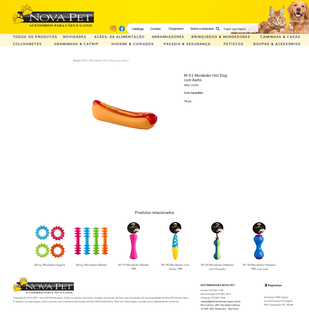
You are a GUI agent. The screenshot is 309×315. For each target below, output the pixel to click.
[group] (154, 248)
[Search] (218, 29)
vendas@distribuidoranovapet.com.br (221, 301)
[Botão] (53, 16)
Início (76, 60)
